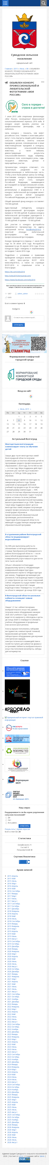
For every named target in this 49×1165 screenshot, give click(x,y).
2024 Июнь (12, 1077)
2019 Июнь (12, 936)
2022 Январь (12, 1004)
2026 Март (11, 1130)
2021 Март (11, 979)
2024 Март (11, 1069)
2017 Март (11, 896)
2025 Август (12, 1112)
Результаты (10, 829)
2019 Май (11, 934)
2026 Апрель (12, 1132)
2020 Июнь (12, 961)
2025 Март (11, 1099)
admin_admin (22, 293)
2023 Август (12, 1052)
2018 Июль (12, 919)
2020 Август (12, 966)
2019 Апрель (12, 931)
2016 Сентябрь (13, 891)
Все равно (12, 823)
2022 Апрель (12, 1011)
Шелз (42, 1156)
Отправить (18, 325)
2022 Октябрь (13, 1027)
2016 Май (11, 888)
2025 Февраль (13, 1097)
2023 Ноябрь (12, 1059)
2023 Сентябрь (13, 1054)
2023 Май (11, 1044)
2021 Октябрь (13, 996)
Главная (8, 68)
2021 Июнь (12, 986)
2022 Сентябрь (13, 1024)
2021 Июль (12, 989)
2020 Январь (12, 949)
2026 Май (11, 1135)
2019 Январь (12, 924)
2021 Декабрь (13, 1001)
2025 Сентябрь (13, 1114)
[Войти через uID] (14, 312)
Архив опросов (23, 829)
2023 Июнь (12, 1047)
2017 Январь (12, 893)
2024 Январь (12, 1064)
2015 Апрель (12, 876)
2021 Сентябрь (13, 994)
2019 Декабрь (13, 946)
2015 (16, 68)
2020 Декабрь (13, 971)
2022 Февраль (13, 1006)
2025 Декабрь (13, 1122)
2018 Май (11, 916)
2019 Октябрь (13, 944)
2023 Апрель (12, 1042)
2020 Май (11, 959)
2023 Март (11, 1039)
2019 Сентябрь (13, 941)
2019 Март (11, 929)
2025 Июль (12, 1109)
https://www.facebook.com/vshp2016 (20, 280)
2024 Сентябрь (13, 1084)
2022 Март (11, 1009)
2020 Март (11, 954)
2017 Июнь (12, 898)
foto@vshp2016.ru (33, 229)
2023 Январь (12, 1034)
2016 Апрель (12, 886)
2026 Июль (12, 1140)
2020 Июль (12, 964)
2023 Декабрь (13, 1062)
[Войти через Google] (31, 312)
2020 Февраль (13, 951)
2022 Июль (12, 1019)
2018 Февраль (13, 911)
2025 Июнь (12, 1107)
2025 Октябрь (13, 1117)
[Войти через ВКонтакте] (18, 312)
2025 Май (11, 1104)
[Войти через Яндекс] (27, 312)
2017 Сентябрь (13, 903)
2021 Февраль (13, 976)
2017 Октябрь (13, 906)
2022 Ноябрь (12, 1029)
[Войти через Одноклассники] (36, 312)
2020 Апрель (12, 956)
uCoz (21, 1156)
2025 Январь (12, 1094)
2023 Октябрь (13, 1057)
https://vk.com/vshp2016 (15, 271)
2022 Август (12, 1022)
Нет (9, 820)
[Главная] (24, 49)
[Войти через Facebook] (23, 312)
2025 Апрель (12, 1102)
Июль (22, 68)
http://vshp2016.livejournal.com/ (18, 276)
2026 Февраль (13, 1127)
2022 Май (11, 1014)
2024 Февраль (13, 1067)
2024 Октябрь (13, 1087)
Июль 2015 (24, 409)
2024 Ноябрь (12, 1089)
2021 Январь (12, 974)
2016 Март (11, 883)
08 (27, 68)
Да (9, 817)
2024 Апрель (12, 1072)
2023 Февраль (13, 1037)
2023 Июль (12, 1049)
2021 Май (11, 984)
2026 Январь (12, 1125)
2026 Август (12, 1142)
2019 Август (12, 939)
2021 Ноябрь (12, 999)
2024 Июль (12, 1079)
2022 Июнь (12, 1016)
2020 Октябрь (13, 969)
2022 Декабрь (13, 1032)
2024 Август (12, 1082)
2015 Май (11, 878)
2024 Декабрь (13, 1092)
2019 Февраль (13, 926)
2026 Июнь (12, 1137)
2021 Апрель (12, 981)
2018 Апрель (12, 913)
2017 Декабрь (13, 908)
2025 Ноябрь (12, 1120)
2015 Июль (12, 881)
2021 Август (12, 991)
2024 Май (11, 1074)
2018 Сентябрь (13, 921)
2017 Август (12, 901)
